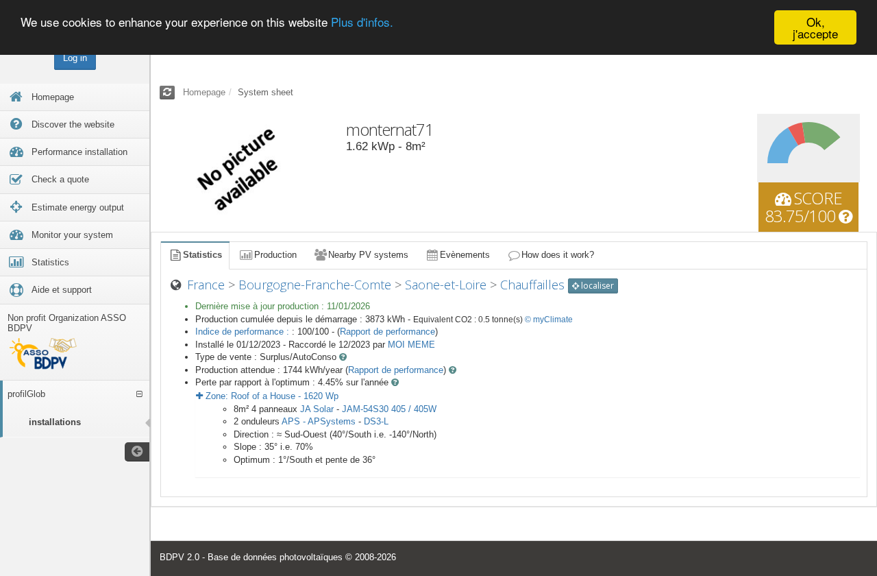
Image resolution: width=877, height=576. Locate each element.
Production (275, 255)
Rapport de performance (387, 331)
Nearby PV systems (368, 255)
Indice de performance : (243, 331)
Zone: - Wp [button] (270, 396)
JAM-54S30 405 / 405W (389, 409)
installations (55, 422)
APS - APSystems (319, 421)
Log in (75, 58)
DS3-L (376, 421)
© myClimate (549, 319)
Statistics (202, 255)
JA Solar (317, 409)
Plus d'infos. (362, 22)
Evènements (465, 255)
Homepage (204, 92)
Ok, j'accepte (815, 27)
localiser (596, 285)
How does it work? (557, 255)
